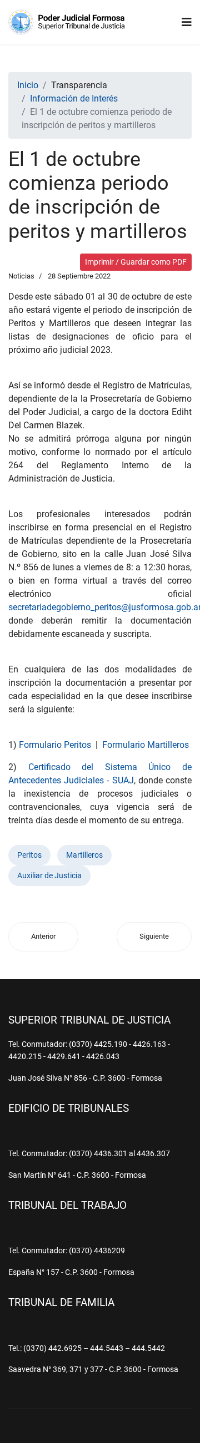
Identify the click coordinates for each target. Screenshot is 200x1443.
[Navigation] (187, 22)
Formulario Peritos (55, 745)
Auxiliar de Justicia (49, 875)
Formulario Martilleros (145, 745)
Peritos (29, 854)
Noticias (21, 276)
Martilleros (84, 854)
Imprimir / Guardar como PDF (136, 261)
